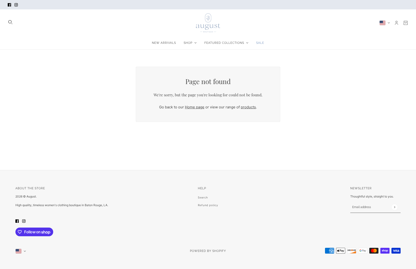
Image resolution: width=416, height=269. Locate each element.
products (248, 107)
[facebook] (9, 4)
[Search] (10, 22)
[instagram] (16, 4)
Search (203, 197)
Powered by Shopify (208, 251)
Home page (194, 107)
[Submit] (394, 207)
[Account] (396, 23)
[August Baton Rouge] (208, 23)
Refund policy (208, 205)
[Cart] (405, 23)
